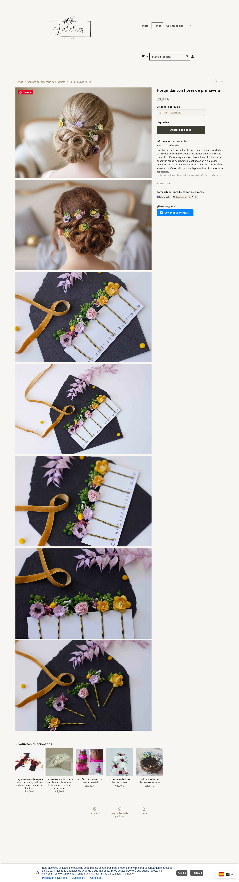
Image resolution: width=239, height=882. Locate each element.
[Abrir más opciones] (189, 26)
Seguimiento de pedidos (119, 815)
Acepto (182, 872)
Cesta (144, 813)
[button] (175, 212)
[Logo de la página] (69, 25)
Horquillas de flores (80, 81)
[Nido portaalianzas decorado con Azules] (149, 762)
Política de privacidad (54, 877)
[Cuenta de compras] (192, 57)
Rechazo (197, 872)
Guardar (27, 92)
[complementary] (226, 875)
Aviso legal (78, 877)
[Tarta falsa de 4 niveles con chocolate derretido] (89, 762)
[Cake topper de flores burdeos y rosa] (119, 762)
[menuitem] (216, 81)
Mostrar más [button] (163, 183)
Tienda (19, 81)
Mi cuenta (95, 813)
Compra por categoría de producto (46, 81)
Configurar (96, 877)
